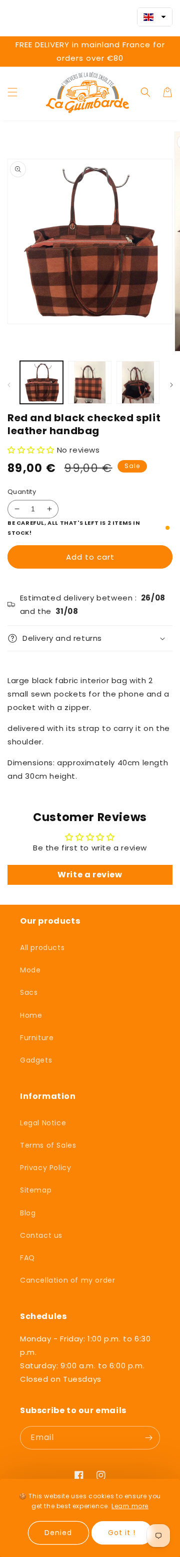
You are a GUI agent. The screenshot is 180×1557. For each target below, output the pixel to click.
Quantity (22, 491)
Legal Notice (43, 1123)
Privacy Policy (45, 1168)
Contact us (41, 1235)
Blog (28, 1213)
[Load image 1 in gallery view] (41, 382)
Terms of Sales (48, 1145)
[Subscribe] (149, 1437)
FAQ (27, 1258)
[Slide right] (171, 385)
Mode (30, 970)
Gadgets (36, 1060)
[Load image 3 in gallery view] (138, 382)
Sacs (29, 992)
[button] (13, 92)
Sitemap (36, 1190)
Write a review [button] (90, 874)
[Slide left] (9, 385)
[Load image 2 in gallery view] (89, 382)
